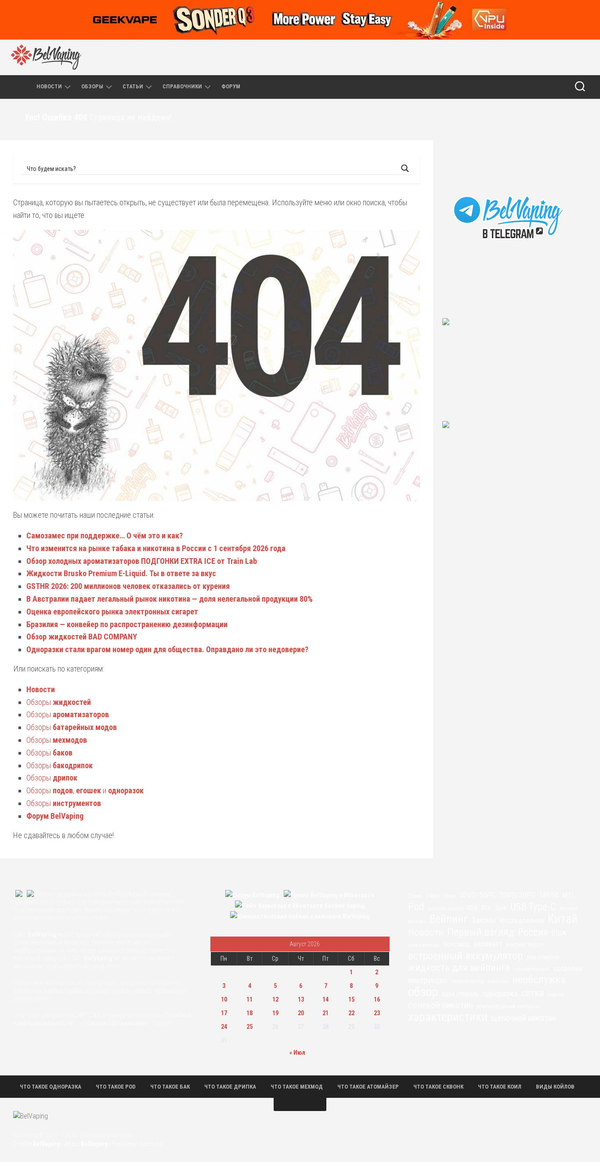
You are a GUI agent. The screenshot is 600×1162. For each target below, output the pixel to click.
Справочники (182, 86)
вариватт (487, 944)
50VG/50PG (477, 895)
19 (275, 1013)
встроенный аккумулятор (465, 956)
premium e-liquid (445, 908)
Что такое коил (499, 1086)
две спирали (542, 957)
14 (325, 999)
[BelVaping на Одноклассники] (576, 57)
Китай (563, 919)
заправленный (531, 969)
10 (224, 999)
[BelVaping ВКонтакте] (502, 57)
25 (249, 1026)
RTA (486, 908)
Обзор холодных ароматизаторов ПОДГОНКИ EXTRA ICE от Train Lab (141, 561)
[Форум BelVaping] (465, 57)
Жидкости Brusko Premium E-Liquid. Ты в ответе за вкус (121, 573)
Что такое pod (116, 1086)
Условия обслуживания (115, 1023)
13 (301, 999)
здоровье (567, 968)
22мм (415, 896)
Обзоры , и (85, 790)
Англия (569, 908)
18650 (549, 895)
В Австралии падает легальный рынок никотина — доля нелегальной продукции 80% (169, 598)
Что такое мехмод (297, 1086)
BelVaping (121, 894)
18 (249, 1013)
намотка (498, 980)
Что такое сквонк (438, 1086)
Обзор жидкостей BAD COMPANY (81, 636)
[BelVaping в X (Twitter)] (557, 57)
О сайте (36, 1143)
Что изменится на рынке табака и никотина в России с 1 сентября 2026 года (156, 548)
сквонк (555, 994)
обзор (423, 992)
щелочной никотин (523, 1018)
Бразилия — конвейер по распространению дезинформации (127, 624)
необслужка (539, 979)
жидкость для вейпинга (459, 967)
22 (351, 1013)
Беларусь (417, 921)
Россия (533, 932)
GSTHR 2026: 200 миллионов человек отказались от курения (128, 586)
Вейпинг (449, 919)
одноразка (500, 993)
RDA (472, 908)
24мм (433, 896)
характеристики (448, 1017)
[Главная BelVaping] (8, 86)
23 (377, 1013)
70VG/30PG (517, 895)
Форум (230, 86)
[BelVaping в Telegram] (483, 57)
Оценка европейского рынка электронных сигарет (112, 611)
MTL (568, 895)
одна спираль (460, 994)
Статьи (133, 86)
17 (224, 1013)
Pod (416, 906)
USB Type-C (533, 907)
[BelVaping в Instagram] (520, 57)
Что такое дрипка (230, 1086)
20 (301, 1013)
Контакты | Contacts (137, 1143)
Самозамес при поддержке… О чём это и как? (104, 535)
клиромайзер (467, 981)
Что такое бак (170, 1086)
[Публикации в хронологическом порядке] (25, 86)
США (559, 933)
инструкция (427, 980)
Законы (483, 920)
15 (351, 999)
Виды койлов (555, 1086)
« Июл (297, 1052)
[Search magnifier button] (405, 168)
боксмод (456, 944)
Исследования (521, 920)
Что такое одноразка (50, 1086)
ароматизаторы (424, 945)
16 (377, 999)
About (86, 1143)
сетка (532, 993)
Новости (49, 86)
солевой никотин (440, 1005)
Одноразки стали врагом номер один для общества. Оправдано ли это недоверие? (167, 649)
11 (249, 999)
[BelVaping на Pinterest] (539, 57)
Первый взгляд (480, 932)
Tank (501, 908)
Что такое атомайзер (368, 1086)
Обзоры (92, 86)
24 (224, 1026)
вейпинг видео (525, 944)
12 (275, 999)
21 (325, 1013)
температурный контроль (508, 1006)
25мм (449, 896)
